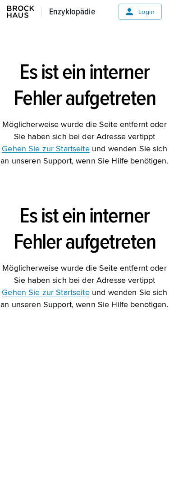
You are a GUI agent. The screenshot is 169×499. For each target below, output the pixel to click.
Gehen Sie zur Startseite (45, 149)
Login (146, 12)
